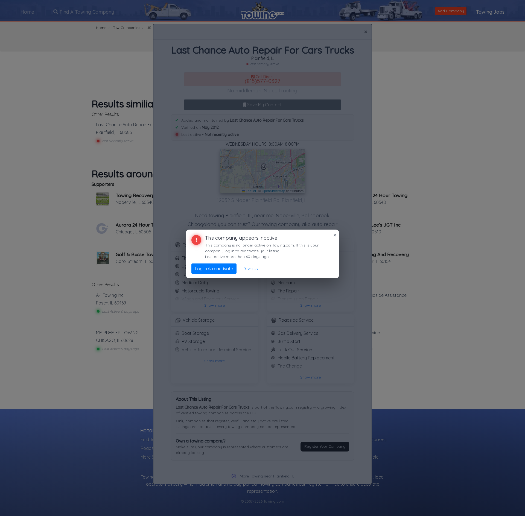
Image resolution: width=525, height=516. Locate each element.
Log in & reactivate (214, 268)
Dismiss (250, 268)
